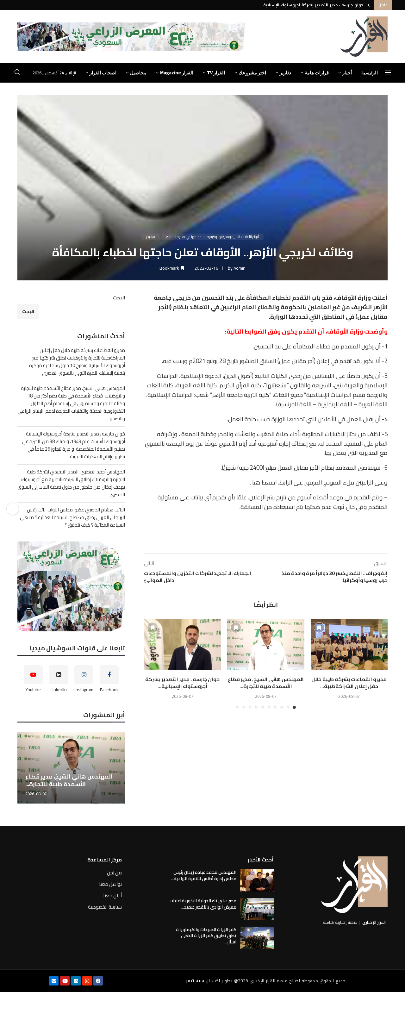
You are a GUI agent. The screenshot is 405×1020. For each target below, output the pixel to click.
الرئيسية (369, 73)
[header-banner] (132, 36)
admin (240, 268)
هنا (256, 482)
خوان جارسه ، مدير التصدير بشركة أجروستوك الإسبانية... (311, 5)
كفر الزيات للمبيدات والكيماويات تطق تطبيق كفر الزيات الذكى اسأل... (206, 935)
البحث (119, 297)
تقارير (285, 73)
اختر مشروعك (252, 73)
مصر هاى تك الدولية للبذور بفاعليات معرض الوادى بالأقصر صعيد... (203, 904)
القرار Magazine (176, 73)
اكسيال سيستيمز (203, 981)
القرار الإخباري (374, 922)
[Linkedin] (76, 981)
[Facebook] (98, 981)
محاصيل (138, 73)
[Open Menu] (388, 72)
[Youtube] (65, 981)
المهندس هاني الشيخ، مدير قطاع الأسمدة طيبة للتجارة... (266, 682)
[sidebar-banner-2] (71, 586)
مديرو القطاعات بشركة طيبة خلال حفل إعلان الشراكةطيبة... (349, 682)
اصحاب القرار (103, 73)
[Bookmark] (319, 627)
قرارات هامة (317, 73)
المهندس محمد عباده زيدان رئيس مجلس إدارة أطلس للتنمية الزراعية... (203, 875)
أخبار (347, 73)
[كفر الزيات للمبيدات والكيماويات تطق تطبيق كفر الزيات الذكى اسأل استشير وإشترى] (257, 938)
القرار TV (216, 73)
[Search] (17, 73)
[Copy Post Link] (12, 509)
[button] (368, 5)
